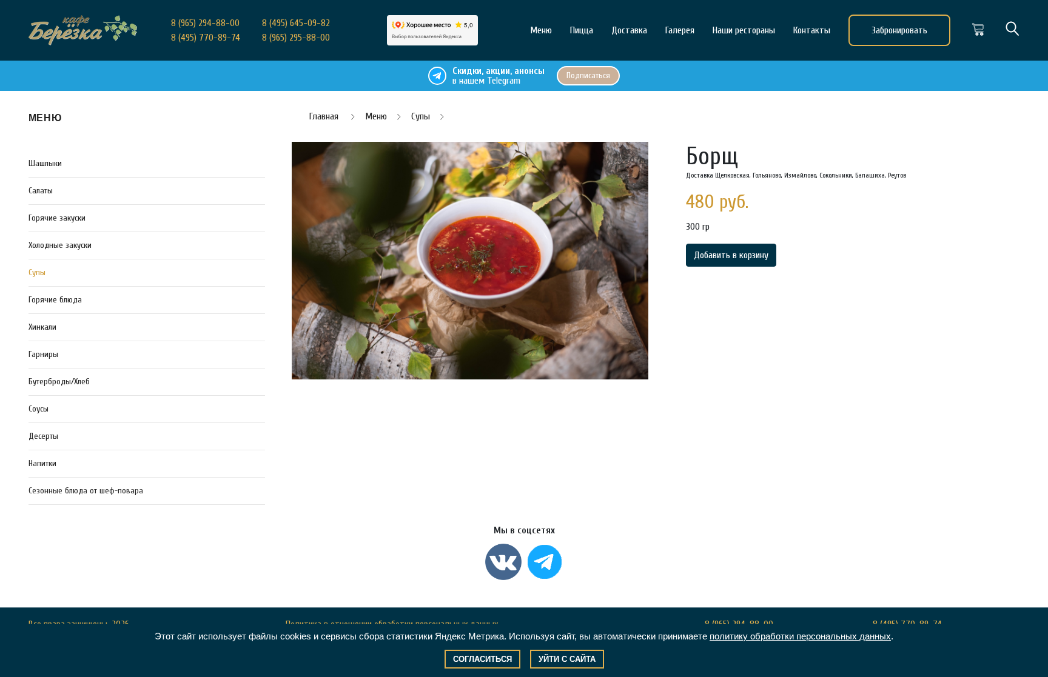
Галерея (679, 30)
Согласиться (482, 659)
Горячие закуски (57, 218)
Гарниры (43, 354)
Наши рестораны (744, 30)
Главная (325, 116)
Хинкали (42, 327)
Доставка (629, 30)
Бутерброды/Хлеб (59, 381)
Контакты (811, 30)
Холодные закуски (60, 245)
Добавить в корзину (731, 255)
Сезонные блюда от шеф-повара (86, 490)
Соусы (39, 409)
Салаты (41, 190)
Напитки (42, 463)
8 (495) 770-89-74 (205, 37)
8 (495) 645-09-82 (296, 23)
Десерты (43, 436)
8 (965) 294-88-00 (205, 23)
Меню (541, 30)
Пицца (581, 30)
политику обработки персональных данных (800, 636)
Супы (37, 272)
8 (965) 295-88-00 (296, 37)
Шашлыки (45, 163)
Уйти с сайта (567, 659)
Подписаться (588, 75)
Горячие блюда (55, 300)
